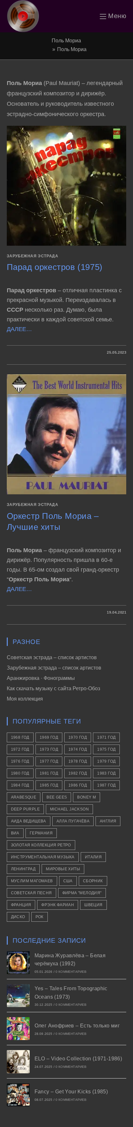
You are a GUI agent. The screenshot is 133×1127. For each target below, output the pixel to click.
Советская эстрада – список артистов (52, 657)
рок (40, 917)
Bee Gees (56, 797)
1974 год (77, 749)
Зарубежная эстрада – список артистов (54, 668)
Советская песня (31, 893)
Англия (108, 821)
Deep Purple (25, 809)
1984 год (20, 785)
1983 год (106, 773)
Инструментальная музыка (43, 857)
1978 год (77, 761)
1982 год (77, 773)
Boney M (86, 797)
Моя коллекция (25, 699)
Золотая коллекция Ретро (41, 845)
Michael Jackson (69, 809)
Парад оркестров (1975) (55, 267)
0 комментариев (71, 971)
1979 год (106, 761)
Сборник (93, 881)
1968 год (20, 737)
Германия (41, 833)
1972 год (20, 749)
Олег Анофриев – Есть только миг (77, 1025)
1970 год (77, 737)
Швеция (93, 905)
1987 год (106, 785)
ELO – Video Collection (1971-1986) (78, 1058)
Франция (21, 905)
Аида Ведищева (28, 821)
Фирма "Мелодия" (82, 893)
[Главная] (48, 49)
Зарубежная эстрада (32, 256)
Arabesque (23, 797)
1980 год (20, 773)
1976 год (20, 761)
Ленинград (23, 869)
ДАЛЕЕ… (19, 329)
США (68, 881)
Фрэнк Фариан (57, 905)
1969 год (49, 737)
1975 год (106, 749)
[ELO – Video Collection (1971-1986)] (18, 1061)
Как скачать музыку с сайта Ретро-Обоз (53, 688)
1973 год (49, 749)
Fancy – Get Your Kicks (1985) (71, 1091)
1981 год (49, 773)
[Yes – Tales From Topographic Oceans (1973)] (18, 995)
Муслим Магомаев (32, 881)
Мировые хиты (63, 869)
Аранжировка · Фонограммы (41, 678)
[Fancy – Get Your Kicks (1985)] (18, 1094)
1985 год (49, 785)
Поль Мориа (72, 49)
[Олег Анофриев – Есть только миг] (18, 1028)
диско (18, 917)
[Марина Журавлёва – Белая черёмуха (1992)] (18, 962)
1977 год (49, 761)
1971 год (106, 737)
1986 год (77, 785)
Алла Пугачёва (72, 821)
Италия (93, 857)
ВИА (15, 833)
